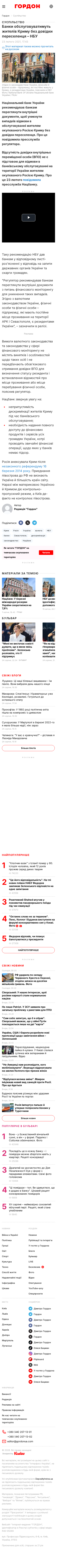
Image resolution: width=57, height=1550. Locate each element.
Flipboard (39, 1359)
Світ (4, 1251)
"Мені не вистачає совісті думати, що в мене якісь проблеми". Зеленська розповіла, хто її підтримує (17, 650)
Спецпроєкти (36, 1293)
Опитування (35, 1283)
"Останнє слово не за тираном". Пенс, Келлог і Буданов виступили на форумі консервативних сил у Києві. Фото (32, 921)
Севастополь (20, 535)
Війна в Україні (10, 1235)
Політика (7, 1240)
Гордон (5, 15)
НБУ (49, 530)
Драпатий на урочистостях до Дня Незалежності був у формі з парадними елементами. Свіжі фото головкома (30, 1172)
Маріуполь (7, 1340)
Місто (5, 1302)
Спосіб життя (9, 1272)
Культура (7, 1261)
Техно (5, 1267)
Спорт (5, 1256)
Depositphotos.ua (44, 1478)
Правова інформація (13, 1410)
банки (6, 535)
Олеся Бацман (41, 1348)
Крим (6, 530)
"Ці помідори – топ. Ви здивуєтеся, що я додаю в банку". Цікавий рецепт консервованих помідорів (32, 1190)
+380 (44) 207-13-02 (19, 1436)
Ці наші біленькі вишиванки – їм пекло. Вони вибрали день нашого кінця (27, 682)
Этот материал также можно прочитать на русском (29, 48)
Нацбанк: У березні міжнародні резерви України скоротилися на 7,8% (16, 603)
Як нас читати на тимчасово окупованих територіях (14, 1419)
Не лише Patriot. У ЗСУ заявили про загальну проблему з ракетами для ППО (27, 1008)
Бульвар (9, 618)
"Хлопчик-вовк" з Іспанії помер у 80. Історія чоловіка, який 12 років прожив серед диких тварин (31, 866)
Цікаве (5, 1288)
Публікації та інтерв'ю (40, 1240)
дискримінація (38, 535)
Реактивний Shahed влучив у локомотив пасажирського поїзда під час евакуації (30, 902)
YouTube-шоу (36, 1288)
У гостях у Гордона (39, 1245)
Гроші (19, 612)
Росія (16, 530)
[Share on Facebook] (21, 522)
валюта (38, 530)
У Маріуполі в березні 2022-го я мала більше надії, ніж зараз (28, 724)
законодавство (11, 540)
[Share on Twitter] (27, 522)
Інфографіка (8, 1283)
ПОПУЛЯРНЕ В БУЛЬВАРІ (20, 1126)
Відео (32, 1277)
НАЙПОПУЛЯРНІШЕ (15, 854)
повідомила (32, 180)
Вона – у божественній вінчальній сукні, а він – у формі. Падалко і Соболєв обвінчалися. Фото (29, 1137)
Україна (27, 530)
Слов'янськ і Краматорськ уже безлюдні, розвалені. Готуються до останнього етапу (27, 696)
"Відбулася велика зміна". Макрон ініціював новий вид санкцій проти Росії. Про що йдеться (27, 1082)
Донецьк (7, 1324)
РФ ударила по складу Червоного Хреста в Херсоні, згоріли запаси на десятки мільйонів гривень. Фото (26, 979)
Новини (6, 1228)
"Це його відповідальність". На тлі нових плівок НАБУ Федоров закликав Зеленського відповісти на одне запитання (31, 884)
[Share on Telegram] (34, 522)
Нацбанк (27, 540)
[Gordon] (27, 6)
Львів (5, 1313)
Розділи (33, 1228)
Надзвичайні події (11, 1277)
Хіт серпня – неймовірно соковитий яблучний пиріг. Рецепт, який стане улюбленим (30, 1207)
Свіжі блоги (11, 675)
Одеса (5, 1319)
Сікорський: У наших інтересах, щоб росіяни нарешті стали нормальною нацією (24, 995)
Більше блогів (28, 748)
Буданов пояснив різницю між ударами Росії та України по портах (25, 1095)
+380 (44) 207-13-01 (19, 1431)
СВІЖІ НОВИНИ (13, 965)
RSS (36, 1365)
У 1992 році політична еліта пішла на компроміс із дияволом (25, 711)
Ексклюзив (34, 1267)
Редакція (7, 1399)
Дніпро (6, 1335)
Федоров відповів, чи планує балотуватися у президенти (27, 938)
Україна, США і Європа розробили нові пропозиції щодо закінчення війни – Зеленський (25, 1035)
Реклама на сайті (11, 1404)
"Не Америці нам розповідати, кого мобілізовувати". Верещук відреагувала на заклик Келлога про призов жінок (27, 1067)
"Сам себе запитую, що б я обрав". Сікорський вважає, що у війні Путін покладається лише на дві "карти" (24, 1021)
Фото (31, 1272)
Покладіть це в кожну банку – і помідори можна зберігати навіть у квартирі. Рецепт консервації (30, 1154)
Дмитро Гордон (42, 1308)
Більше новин (28, 1118)
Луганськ (7, 1345)
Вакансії (6, 1394)
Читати (46, 552)
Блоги (32, 1251)
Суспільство (19, 15)
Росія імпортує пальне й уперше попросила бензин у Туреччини (32, 1107)
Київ (4, 1308)
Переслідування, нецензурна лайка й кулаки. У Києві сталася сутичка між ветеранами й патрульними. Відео (27, 1052)
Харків (5, 1329)
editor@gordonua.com (20, 1441)
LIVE (31, 1261)
